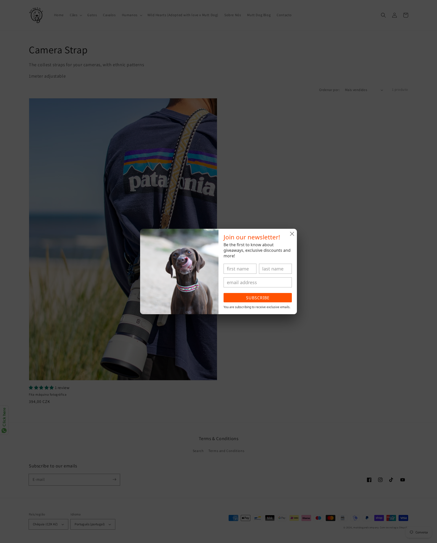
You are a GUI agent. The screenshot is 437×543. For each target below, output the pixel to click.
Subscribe (258, 298)
